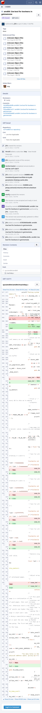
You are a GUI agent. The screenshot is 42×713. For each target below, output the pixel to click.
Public (16, 18)
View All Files (21, 79)
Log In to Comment (12, 707)
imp (8, 86)
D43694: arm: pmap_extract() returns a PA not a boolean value (20, 187)
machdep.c (10, 273)
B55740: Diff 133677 (12, 169)
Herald (7, 152)
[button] (40, 2)
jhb (15, 24)
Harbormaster (10, 166)
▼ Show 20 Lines (34, 290)
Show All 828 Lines (20, 699)
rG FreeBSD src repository (11, 129)
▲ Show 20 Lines (8, 699)
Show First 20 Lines (9, 290)
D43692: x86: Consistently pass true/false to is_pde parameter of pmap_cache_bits (19, 177)
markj (8, 100)
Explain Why (14, 212)
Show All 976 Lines (21, 290)
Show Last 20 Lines (33, 699)
